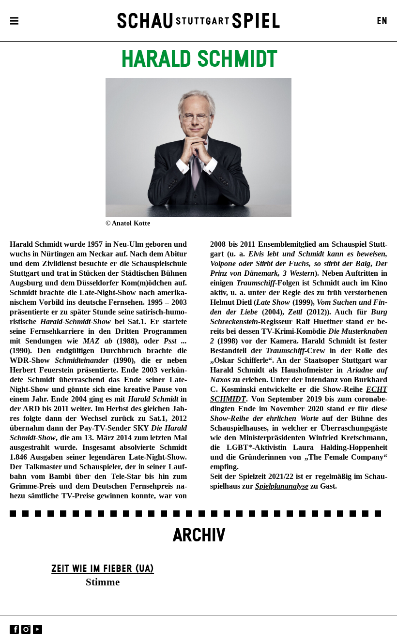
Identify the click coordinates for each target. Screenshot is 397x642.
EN (382, 21)
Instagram (26, 629)
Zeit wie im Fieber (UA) (102, 569)
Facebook (14, 629)
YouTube (37, 629)
